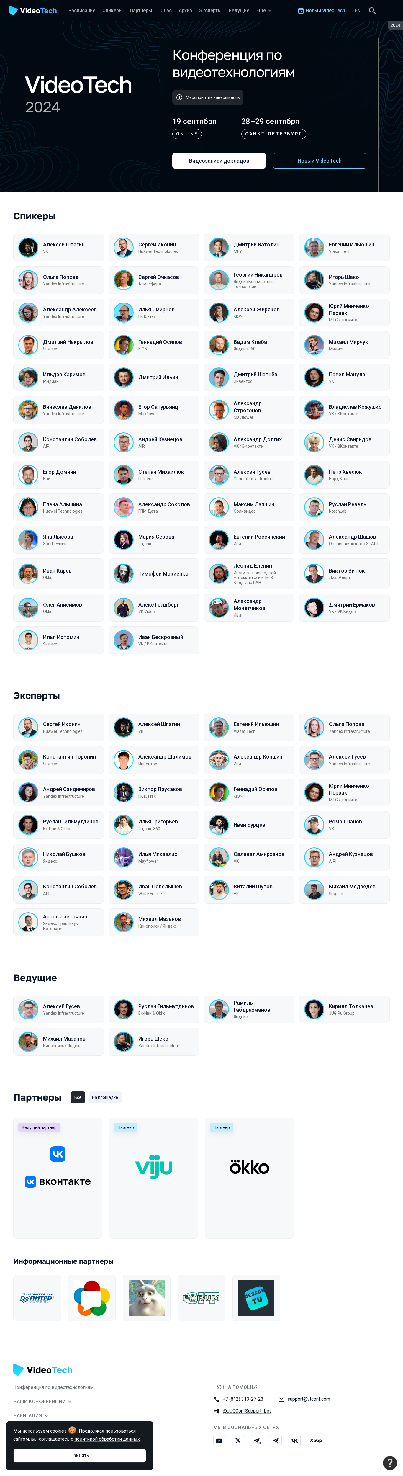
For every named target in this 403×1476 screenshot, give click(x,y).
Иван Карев (57, 571)
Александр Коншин (258, 756)
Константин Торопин (69, 756)
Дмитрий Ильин (158, 377)
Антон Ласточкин (65, 916)
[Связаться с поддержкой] (390, 1463)
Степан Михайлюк (161, 472)
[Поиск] (372, 11)
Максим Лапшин (254, 504)
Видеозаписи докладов (219, 161)
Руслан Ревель (347, 504)
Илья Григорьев (158, 821)
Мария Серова (156, 537)
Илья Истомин (61, 637)
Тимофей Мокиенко (163, 574)
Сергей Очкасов (158, 277)
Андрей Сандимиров (69, 789)
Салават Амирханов (259, 854)
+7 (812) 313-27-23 (243, 1399)
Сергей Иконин (157, 244)
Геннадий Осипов (160, 342)
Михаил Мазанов (159, 919)
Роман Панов (345, 821)
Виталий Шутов (253, 886)
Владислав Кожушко (355, 407)
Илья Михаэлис (157, 854)
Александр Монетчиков (249, 604)
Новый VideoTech (320, 161)
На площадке (105, 1097)
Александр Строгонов (248, 406)
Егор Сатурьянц (158, 407)
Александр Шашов (352, 537)
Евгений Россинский (259, 537)
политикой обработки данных (107, 1439)
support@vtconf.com (308, 1399)
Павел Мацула (347, 374)
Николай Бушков (64, 854)
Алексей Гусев (252, 472)
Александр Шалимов (164, 756)
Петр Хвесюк (345, 472)
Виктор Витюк (347, 571)
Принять (79, 1455)
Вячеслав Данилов (67, 407)
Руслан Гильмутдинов (71, 821)
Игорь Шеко (344, 277)
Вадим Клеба (250, 342)
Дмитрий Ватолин (256, 244)
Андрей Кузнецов (160, 439)
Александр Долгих (258, 439)
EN (358, 10)
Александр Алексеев (70, 309)
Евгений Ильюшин (351, 244)
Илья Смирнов (156, 309)
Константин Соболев (70, 439)
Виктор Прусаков (160, 789)
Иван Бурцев (249, 825)
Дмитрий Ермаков (352, 604)
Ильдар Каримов (64, 374)
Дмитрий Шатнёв (255, 374)
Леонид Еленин (253, 566)
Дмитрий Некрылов (68, 342)
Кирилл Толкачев (351, 1006)
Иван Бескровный (160, 637)
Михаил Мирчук (348, 342)
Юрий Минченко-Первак (350, 309)
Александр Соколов (164, 504)
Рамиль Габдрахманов (252, 1006)
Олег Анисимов (62, 604)
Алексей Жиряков (257, 309)
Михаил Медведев (352, 886)
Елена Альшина (62, 504)
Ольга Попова (60, 277)
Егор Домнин (59, 472)
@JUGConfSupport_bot (247, 1411)
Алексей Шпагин (64, 244)
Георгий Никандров (258, 275)
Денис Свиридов (350, 439)
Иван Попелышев (160, 886)
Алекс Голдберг (158, 604)
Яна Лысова (58, 537)
